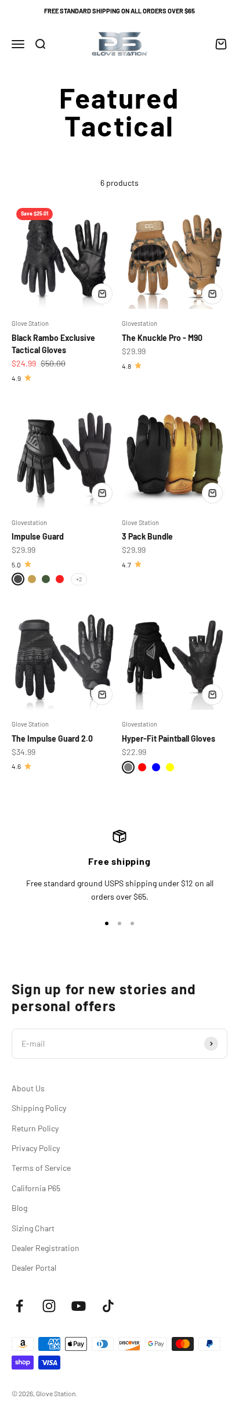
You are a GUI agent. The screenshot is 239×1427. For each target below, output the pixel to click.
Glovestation (139, 323)
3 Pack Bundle (147, 536)
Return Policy (35, 1128)
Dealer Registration (45, 1248)
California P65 (36, 1188)
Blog (19, 1208)
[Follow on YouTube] (78, 1306)
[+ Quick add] (102, 293)
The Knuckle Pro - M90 (162, 338)
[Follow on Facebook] (19, 1306)
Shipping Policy (39, 1108)
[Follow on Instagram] (49, 1306)
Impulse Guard (38, 536)
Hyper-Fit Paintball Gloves (168, 738)
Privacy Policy (36, 1148)
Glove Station (30, 323)
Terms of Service (41, 1168)
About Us (28, 1088)
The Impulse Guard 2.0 (52, 738)
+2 (79, 579)
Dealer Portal (34, 1268)
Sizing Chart (33, 1228)
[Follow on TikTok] (108, 1306)
